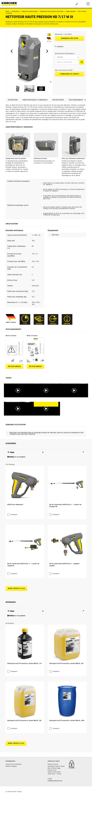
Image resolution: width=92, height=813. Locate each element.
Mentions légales (11, 766)
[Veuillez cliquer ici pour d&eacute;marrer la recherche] (81, 62)
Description (13, 100)
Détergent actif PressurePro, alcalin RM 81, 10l (66, 663)
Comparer (60, 46)
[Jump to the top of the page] (86, 808)
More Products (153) (16, 588)
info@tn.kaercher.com (55, 781)
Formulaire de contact (69, 74)
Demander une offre (69, 38)
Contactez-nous (54, 761)
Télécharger (15, 366)
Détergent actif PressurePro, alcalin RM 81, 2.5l (24, 663)
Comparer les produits (17, 457)
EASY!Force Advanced (15, 504)
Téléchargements (76, 100)
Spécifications (58, 100)
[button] (11, 51)
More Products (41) (16, 743)
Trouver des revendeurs (14, 764)
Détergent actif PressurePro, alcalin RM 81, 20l (24, 720)
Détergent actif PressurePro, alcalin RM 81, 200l (66, 720)
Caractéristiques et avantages (35, 100)
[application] (18, 390)
